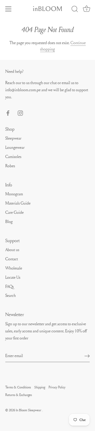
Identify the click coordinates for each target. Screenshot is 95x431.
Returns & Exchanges (18, 394)
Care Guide (14, 212)
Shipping (39, 387)
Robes (10, 166)
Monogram (14, 194)
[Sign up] (87, 356)
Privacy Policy (57, 387)
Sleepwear (13, 138)
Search (10, 295)
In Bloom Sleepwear (29, 410)
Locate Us (12, 277)
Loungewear (15, 147)
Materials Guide (18, 203)
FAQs (9, 286)
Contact (11, 259)
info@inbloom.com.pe (23, 90)
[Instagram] (20, 112)
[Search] (74, 10)
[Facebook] (8, 112)
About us (12, 249)
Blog (9, 221)
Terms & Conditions (18, 387)
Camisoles (13, 156)
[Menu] (8, 9)
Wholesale (13, 268)
